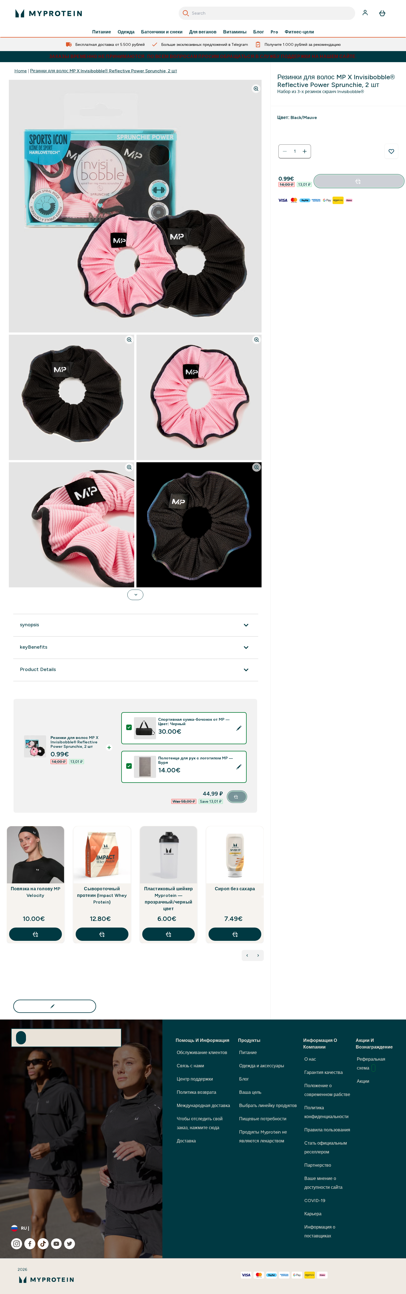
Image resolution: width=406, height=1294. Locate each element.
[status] (295, 151)
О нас (310, 1059)
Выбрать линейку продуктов (268, 1105)
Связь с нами (190, 1065)
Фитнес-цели (299, 32)
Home (20, 70)
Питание (101, 32)
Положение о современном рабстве (327, 1090)
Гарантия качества (323, 1072)
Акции (363, 1081)
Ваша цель (250, 1092)
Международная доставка (203, 1105)
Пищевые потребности (262, 1118)
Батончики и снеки (162, 32)
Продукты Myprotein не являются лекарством (263, 1136)
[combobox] (267, 13)
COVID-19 (314, 1200)
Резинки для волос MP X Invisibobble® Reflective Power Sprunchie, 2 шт (103, 70)
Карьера (312, 1213)
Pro (274, 32)
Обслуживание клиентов (202, 1052)
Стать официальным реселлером (325, 1147)
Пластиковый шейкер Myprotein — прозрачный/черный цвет (168, 898)
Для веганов (203, 32)
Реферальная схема (371, 1063)
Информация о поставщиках (319, 1231)
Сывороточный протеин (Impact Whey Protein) (102, 895)
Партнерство (317, 1165)
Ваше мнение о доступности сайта (323, 1183)
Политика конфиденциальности (326, 1112)
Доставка (186, 1141)
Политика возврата (196, 1092)
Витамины (235, 32)
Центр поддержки (195, 1079)
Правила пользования (327, 1129)
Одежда (126, 32)
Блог (258, 32)
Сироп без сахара (235, 888)
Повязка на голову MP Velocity (35, 892)
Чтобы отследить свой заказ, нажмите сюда (200, 1123)
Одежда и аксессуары (261, 1065)
